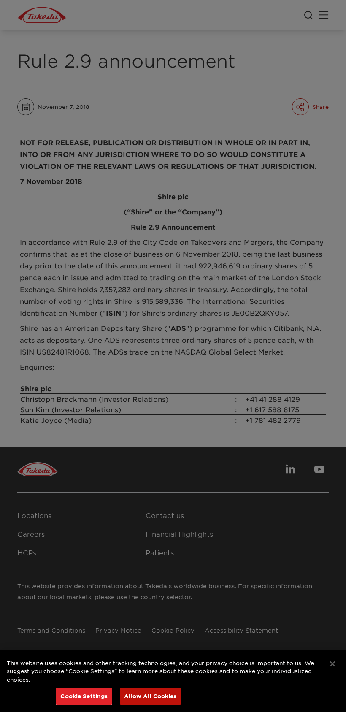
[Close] (332, 664)
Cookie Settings (84, 696)
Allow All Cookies (150, 696)
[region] (173, 681)
